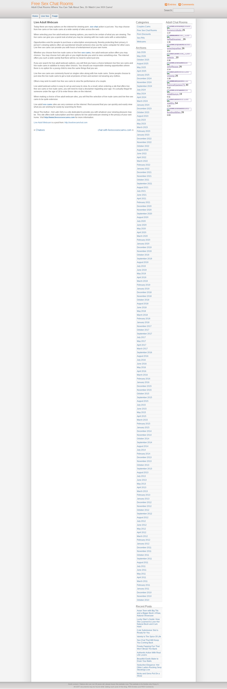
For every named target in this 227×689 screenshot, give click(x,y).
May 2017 (141, 341)
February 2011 (143, 585)
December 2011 (144, 547)
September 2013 (144, 469)
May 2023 (141, 124)
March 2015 (142, 420)
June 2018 (142, 307)
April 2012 (141, 532)
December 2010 (144, 592)
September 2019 (144, 259)
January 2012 (143, 544)
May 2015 (141, 412)
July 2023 (141, 120)
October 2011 (143, 555)
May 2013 (141, 484)
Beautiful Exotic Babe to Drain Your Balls (147, 660)
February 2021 (143, 202)
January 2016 (143, 382)
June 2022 (142, 153)
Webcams (141, 42)
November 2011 (144, 551)
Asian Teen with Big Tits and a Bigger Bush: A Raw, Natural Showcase (149, 613)
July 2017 (141, 337)
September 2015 (144, 397)
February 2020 (143, 240)
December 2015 (144, 386)
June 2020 (142, 225)
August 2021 (142, 187)
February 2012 (143, 540)
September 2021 (144, 183)
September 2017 (144, 334)
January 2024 (143, 105)
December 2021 (144, 172)
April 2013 (141, 487)
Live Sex (45, 16)
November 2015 (144, 390)
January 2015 (143, 427)
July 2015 (141, 405)
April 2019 (141, 277)
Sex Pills (141, 38)
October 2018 (143, 300)
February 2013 (143, 495)
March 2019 (142, 281)
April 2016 (141, 371)
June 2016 (142, 364)
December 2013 (144, 457)
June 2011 (141, 570)
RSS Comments (147, 687)
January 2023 (143, 135)
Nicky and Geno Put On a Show (148, 674)
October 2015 (143, 393)
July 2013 (141, 476)
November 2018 (144, 296)
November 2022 (144, 142)
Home (35, 16)
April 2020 (141, 232)
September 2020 (144, 214)
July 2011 (141, 566)
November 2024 (144, 82)
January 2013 (143, 499)
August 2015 (142, 401)
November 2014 (144, 435)
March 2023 (142, 127)
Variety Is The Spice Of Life (149, 636)
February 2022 (143, 165)
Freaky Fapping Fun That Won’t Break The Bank (148, 647)
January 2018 (143, 322)
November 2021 (144, 176)
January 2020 (143, 244)
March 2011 (142, 581)
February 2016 (143, 379)
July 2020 (141, 221)
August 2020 (142, 217)
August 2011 (142, 562)
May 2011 (141, 574)
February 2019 (143, 285)
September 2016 (144, 352)
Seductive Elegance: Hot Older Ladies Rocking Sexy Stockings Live (149, 667)
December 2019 (144, 247)
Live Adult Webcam (42, 122)
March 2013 (142, 491)
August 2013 (142, 472)
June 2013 (142, 480)
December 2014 (144, 431)
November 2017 (144, 326)
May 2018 (141, 311)
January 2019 (143, 289)
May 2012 (141, 529)
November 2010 (144, 596)
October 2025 (143, 60)
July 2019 (141, 266)
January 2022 (143, 169)
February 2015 (143, 424)
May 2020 (141, 228)
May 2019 (141, 273)
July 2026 (141, 52)
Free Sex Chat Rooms (52, 3)
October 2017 (143, 330)
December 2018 (144, 292)
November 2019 (144, 251)
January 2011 (143, 589)
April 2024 (141, 97)
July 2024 (141, 90)
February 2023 (143, 131)
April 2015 (141, 416)
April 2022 (141, 157)
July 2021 (141, 191)
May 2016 (141, 367)
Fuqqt (54, 16)
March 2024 (142, 101)
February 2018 (143, 318)
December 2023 (144, 108)
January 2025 (143, 75)
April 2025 (141, 71)
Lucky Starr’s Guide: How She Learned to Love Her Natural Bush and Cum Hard (148, 623)
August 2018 (142, 303)
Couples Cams (143, 26)
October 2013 (143, 465)
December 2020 (144, 206)
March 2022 (142, 161)
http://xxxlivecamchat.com (75, 122)
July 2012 (141, 521)
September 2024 (144, 86)
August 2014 (142, 446)
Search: (168, 10)
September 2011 (144, 559)
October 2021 (143, 180)
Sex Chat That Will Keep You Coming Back (148, 641)
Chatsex (40, 130)
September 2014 (144, 442)
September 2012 (144, 514)
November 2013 (144, 461)
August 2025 (142, 63)
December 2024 (144, 78)
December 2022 (144, 138)
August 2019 (142, 262)
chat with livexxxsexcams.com (114, 130)
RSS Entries (132, 687)
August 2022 (142, 150)
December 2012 (144, 502)
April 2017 (141, 345)
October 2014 (143, 438)
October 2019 (143, 255)
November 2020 (144, 210)
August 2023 (142, 116)
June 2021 (142, 195)
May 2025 (141, 67)
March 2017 (142, 348)
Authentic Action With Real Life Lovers (149, 653)
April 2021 (141, 198)
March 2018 (142, 315)
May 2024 (141, 93)
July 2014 (141, 450)
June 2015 (142, 409)
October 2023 (143, 112)
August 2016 (142, 356)
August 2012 (142, 517)
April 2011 (141, 577)
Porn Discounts (144, 34)
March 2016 (142, 375)
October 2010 (143, 600)
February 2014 (143, 454)
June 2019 (142, 270)
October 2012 (143, 510)
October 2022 (143, 146)
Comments (187, 4)
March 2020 (142, 236)
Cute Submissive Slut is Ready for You (147, 631)
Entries (172, 4)
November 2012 (144, 506)
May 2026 (141, 56)
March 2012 (142, 536)
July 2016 (141, 360)
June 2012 (142, 525)
